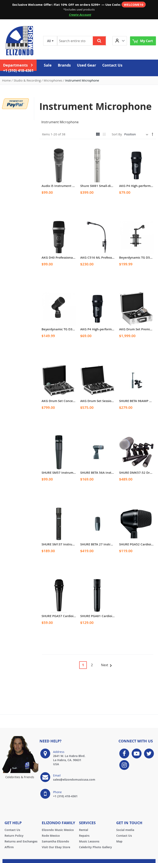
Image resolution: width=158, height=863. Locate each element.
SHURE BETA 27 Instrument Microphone (109, 544)
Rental (83, 830)
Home (7, 80)
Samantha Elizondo (55, 841)
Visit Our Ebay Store (56, 847)
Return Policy (14, 836)
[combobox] (50, 40)
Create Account (80, 15)
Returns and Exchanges (21, 841)
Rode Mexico (51, 836)
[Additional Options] (15, 103)
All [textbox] (49, 41)
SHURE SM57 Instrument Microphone (69, 472)
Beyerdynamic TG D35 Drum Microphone (72, 329)
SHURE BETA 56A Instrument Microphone (110, 472)
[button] (120, 41)
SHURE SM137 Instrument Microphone (70, 544)
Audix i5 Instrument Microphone (66, 186)
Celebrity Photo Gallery (95, 847)
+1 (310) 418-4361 (18, 70)
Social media (125, 830)
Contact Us (12, 830)
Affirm (9, 847)
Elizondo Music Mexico (58, 830)
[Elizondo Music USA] (19, 40)
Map (119, 841)
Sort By (117, 134)
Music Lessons (89, 841)
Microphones (53, 80)
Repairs (84, 836)
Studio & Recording (28, 80)
